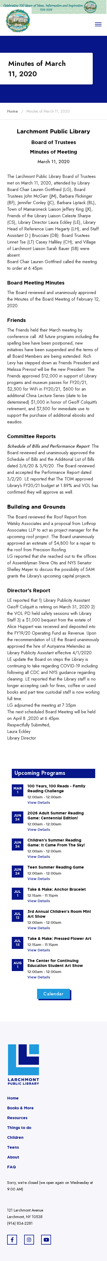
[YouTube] (46, 1240)
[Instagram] (29, 1240)
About (13, 1157)
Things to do (19, 1127)
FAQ (11, 1167)
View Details (38, 802)
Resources (17, 1118)
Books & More (20, 1108)
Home (13, 1098)
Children (15, 1137)
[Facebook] (12, 1240)
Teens (13, 1147)
